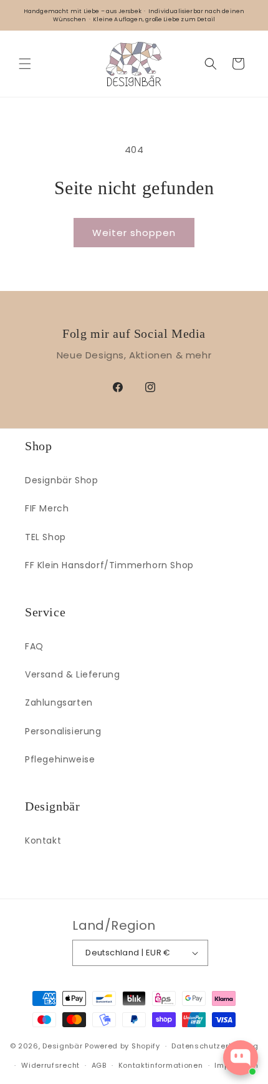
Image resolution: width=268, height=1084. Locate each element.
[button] (25, 63)
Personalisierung (63, 731)
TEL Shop (45, 537)
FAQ (34, 646)
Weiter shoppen (134, 232)
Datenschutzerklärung (214, 1046)
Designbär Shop (61, 480)
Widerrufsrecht (50, 1065)
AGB (99, 1065)
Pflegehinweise (60, 759)
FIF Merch (47, 508)
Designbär (62, 1046)
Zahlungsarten (59, 702)
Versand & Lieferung (72, 674)
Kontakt (43, 840)
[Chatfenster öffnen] (240, 1057)
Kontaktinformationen (160, 1065)
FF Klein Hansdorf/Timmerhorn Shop (109, 565)
